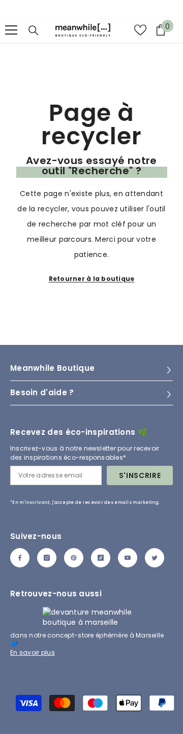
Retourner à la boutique (92, 278)
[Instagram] (46, 557)
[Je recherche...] (33, 30)
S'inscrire (140, 475)
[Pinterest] (73, 557)
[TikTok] (100, 557)
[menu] (11, 30)
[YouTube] (127, 557)
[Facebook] (19, 557)
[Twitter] (154, 557)
